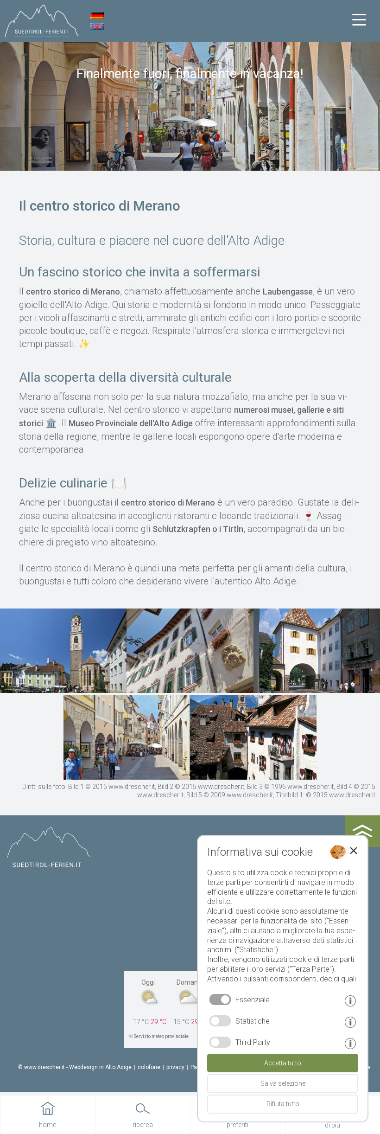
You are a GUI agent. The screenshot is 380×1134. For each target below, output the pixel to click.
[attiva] (220, 1020)
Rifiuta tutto (282, 1104)
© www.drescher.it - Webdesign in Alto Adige (75, 1067)
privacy (175, 1067)
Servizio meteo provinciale (161, 1036)
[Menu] (359, 20)
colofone (149, 1067)
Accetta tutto (282, 1063)
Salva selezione (282, 1083)
